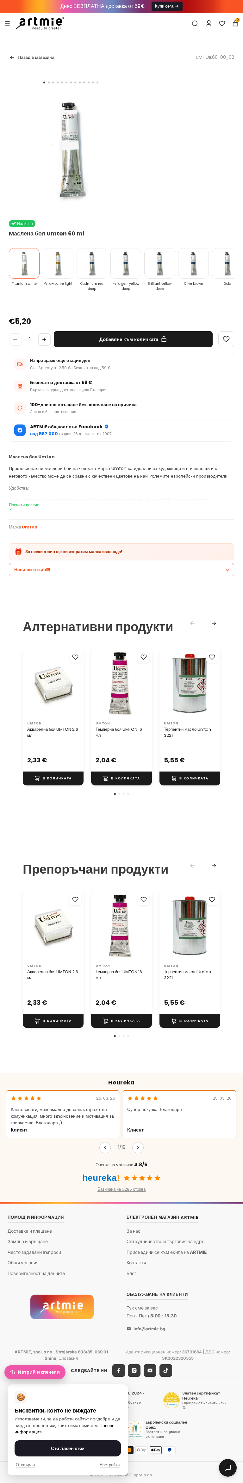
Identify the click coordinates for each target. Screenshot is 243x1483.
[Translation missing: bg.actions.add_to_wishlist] (75, 657)
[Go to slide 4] (58, 82)
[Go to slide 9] (80, 82)
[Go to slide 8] (75, 82)
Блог (131, 1273)
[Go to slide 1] (44, 82)
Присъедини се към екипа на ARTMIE (167, 1252)
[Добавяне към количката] (53, 778)
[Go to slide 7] (71, 82)
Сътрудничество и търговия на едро (165, 1241)
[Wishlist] (226, 339)
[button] (115, 794)
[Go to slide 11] (89, 82)
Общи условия (23, 1263)
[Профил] (209, 23)
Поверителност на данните (36, 1273)
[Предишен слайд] (30, 684)
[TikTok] (165, 1370)
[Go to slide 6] (66, 82)
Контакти (136, 1263)
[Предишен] (105, 1147)
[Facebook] (118, 1370)
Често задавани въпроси (34, 1252)
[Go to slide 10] (84, 82)
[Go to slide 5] (62, 82)
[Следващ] (138, 1147)
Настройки (110, 1465)
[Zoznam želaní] (222, 23)
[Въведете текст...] (195, 23)
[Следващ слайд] (77, 684)
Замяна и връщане (28, 1241)
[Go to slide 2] (49, 82)
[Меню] (7, 23)
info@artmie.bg (149, 1328)
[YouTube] (150, 1370)
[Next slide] (214, 623)
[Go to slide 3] (53, 82)
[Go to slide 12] (93, 82)
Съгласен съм (67, 1448)
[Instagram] (134, 1370)
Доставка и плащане (30, 1231)
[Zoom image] (71, 149)
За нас (133, 1231)
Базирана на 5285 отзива (121, 1189)
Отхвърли (25, 1465)
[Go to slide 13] (97, 82)
